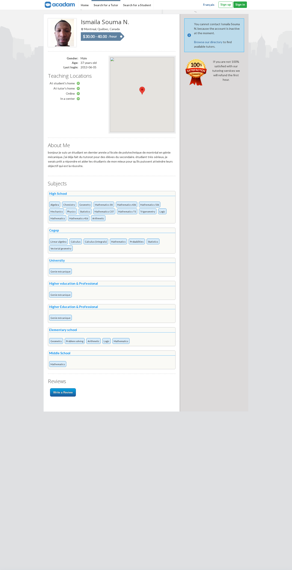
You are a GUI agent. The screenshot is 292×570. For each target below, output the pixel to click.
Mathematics (57, 218)
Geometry (85, 204)
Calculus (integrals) (96, 241)
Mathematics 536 (149, 204)
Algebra (54, 204)
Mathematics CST (104, 211)
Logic (162, 211)
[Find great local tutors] (59, 4)
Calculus (76, 241)
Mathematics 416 (78, 218)
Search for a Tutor (106, 5)
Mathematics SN (104, 204)
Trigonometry (147, 211)
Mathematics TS (127, 211)
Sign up (225, 4)
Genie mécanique (60, 271)
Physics (71, 211)
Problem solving (74, 341)
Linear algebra (58, 241)
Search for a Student (137, 5)
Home (85, 5)
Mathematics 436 (126, 204)
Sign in (240, 4)
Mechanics (56, 211)
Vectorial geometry (60, 248)
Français (208, 4)
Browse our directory (208, 42)
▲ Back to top (277, 563)
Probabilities (137, 241)
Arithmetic (98, 218)
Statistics (85, 211)
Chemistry (69, 204)
